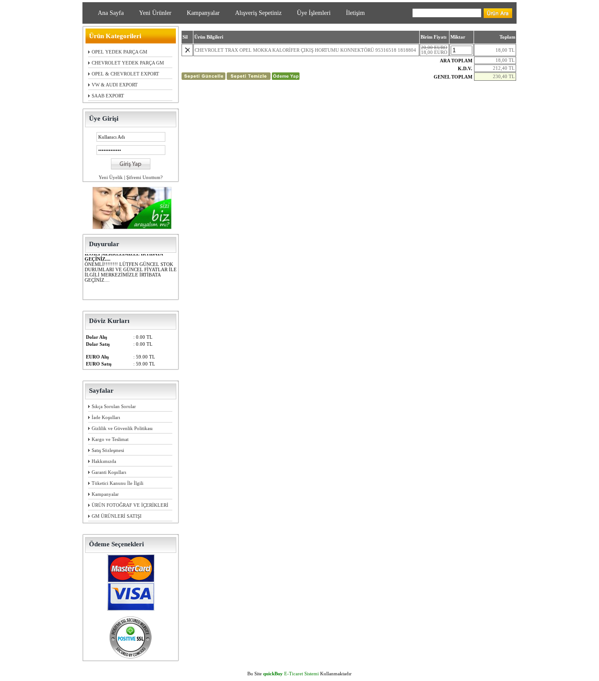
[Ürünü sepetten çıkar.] (187, 51)
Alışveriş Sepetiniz (258, 13)
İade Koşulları (106, 417)
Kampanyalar (203, 13)
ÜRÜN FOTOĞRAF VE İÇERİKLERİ (130, 505)
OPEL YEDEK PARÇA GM (119, 51)
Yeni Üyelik (111, 177)
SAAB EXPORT (108, 95)
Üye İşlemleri (314, 13)
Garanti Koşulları (109, 472)
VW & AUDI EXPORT (115, 84)
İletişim (355, 13)
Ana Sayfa (111, 13)
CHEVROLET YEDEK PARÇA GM (128, 62)
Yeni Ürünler (155, 13)
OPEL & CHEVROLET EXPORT (125, 73)
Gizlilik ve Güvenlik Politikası (122, 428)
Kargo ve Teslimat (110, 439)
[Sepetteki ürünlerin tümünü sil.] (249, 78)
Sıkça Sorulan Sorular (114, 406)
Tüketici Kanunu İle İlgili (117, 483)
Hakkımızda (104, 461)
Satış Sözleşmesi (108, 450)
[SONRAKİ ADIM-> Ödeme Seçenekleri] (286, 78)
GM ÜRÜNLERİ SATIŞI (117, 516)
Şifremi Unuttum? (144, 177)
